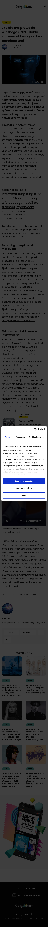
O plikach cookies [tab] (37, 437)
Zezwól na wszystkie (24, 481)
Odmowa (24, 495)
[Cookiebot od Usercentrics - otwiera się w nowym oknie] (34, 430)
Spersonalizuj (22, 488)
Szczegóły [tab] (20, 437)
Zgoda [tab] (7, 437)
